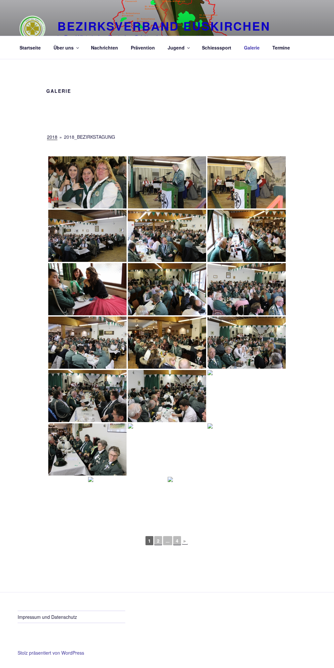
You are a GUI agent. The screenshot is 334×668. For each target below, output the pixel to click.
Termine (281, 47)
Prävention (143, 47)
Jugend (176, 47)
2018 (52, 137)
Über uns (63, 47)
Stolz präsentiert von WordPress (51, 652)
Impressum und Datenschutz (47, 617)
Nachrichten (104, 47)
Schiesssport (216, 47)
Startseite (30, 47)
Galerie (252, 47)
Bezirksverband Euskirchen (163, 25)
